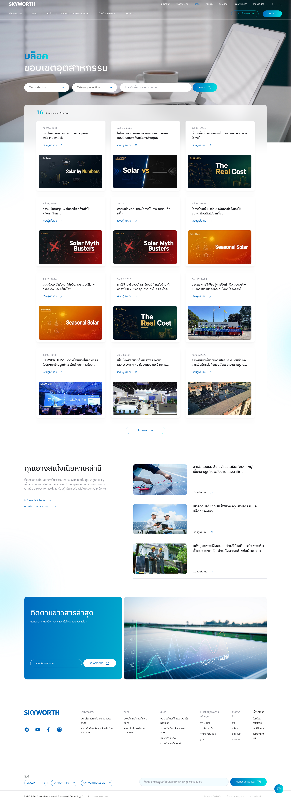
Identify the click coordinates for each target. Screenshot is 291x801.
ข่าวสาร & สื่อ (182, 4)
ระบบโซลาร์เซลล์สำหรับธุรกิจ (135, 721)
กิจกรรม (209, 4)
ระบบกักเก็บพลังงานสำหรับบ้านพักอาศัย (97, 730)
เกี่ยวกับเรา (165, 4)
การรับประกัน (207, 728)
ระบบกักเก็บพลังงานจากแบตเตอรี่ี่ (172, 730)
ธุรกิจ (34, 14)
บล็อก (197, 4)
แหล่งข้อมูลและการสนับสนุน (75, 14)
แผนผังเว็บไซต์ (255, 796)
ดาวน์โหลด (205, 723)
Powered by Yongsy (101, 796)
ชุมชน (202, 739)
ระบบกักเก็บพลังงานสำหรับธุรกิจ (134, 730)
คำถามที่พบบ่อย (208, 734)
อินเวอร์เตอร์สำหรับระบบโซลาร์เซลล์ (174, 721)
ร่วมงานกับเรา (241, 4)
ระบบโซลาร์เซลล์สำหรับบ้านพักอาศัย (96, 721)
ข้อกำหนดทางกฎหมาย (235, 796)
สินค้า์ (163, 712)
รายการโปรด (258, 4)
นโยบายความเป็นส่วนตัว (212, 796)
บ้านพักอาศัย (16, 14)
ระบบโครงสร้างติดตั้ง (171, 744)
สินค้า (49, 14)
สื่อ (233, 723)
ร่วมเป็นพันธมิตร (107, 14)
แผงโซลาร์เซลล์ (168, 738)
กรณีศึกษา (224, 4)
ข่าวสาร (236, 739)
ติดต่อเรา (129, 14)
